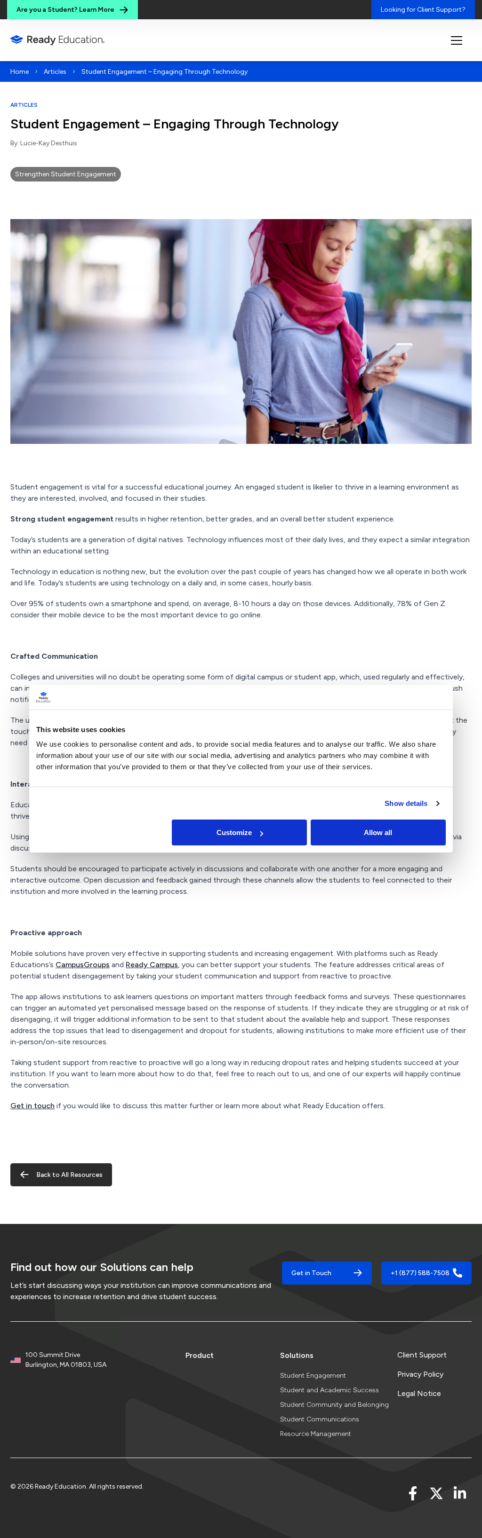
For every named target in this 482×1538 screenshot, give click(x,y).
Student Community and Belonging (334, 1405)
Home (19, 72)
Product (199, 1355)
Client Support (422, 1354)
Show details (406, 803)
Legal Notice (419, 1393)
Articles (55, 72)
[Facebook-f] (413, 1493)
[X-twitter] (436, 1493)
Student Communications (319, 1419)
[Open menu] (457, 40)
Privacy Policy (420, 1374)
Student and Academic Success (329, 1390)
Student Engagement (313, 1376)
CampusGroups (83, 964)
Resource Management (315, 1434)
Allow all (378, 832)
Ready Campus (152, 964)
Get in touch (32, 1105)
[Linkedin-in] (460, 1493)
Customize (234, 832)
